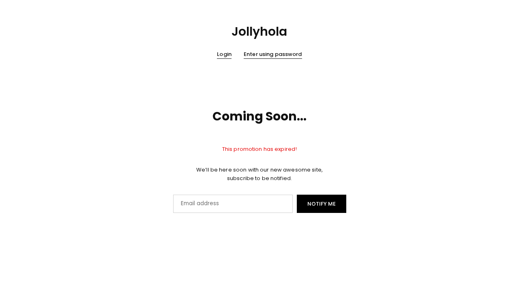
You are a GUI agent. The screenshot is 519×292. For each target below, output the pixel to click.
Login (224, 54)
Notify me (321, 204)
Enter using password (273, 54)
